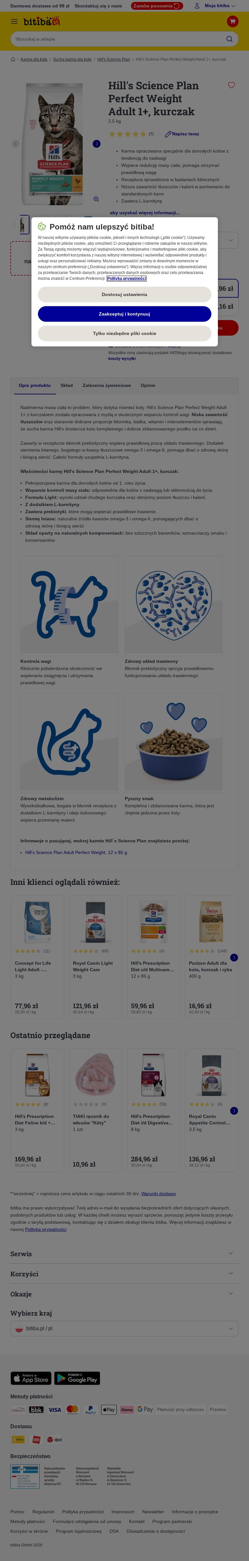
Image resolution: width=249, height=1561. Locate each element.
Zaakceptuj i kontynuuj (124, 313)
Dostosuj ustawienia (124, 294)
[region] (124, 282)
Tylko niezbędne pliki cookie (124, 333)
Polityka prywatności (126, 279)
